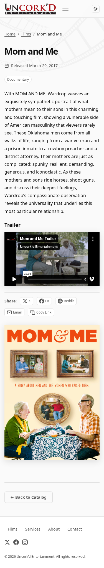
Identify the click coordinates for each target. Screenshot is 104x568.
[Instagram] (25, 543)
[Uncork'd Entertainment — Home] (30, 8)
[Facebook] (16, 543)
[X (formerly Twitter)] (7, 543)
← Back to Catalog (28, 497)
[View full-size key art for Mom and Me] (52, 392)
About (54, 529)
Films (26, 34)
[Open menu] (65, 8)
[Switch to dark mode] (96, 9)
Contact (74, 529)
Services (32, 529)
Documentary (18, 79)
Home (10, 34)
